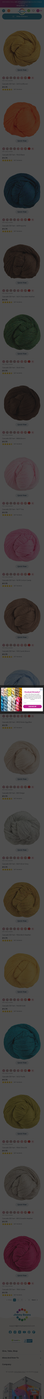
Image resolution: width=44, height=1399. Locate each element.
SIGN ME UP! (32, 706)
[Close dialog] (41, 689)
